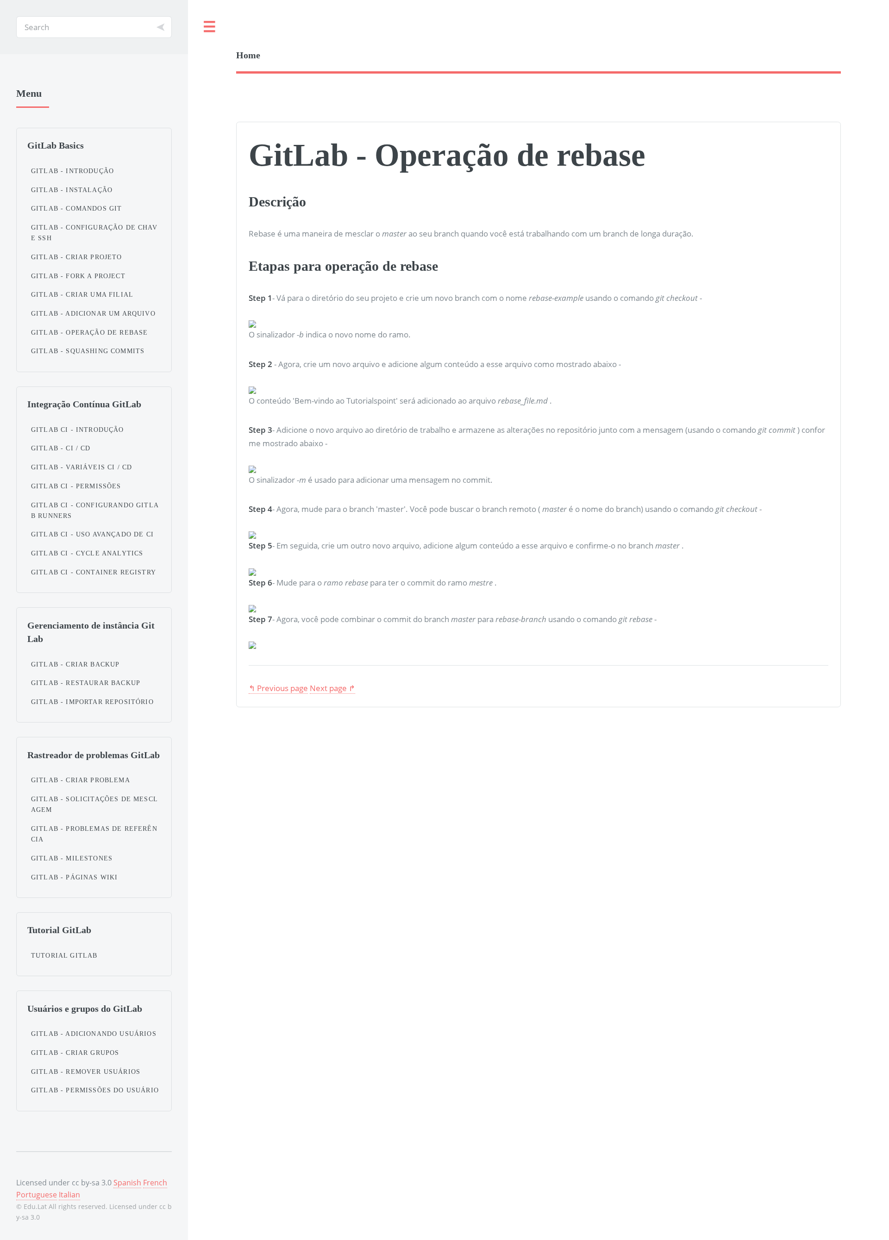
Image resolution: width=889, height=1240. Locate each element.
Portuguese (36, 1195)
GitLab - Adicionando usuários (94, 1033)
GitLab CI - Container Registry (93, 572)
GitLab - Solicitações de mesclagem (94, 804)
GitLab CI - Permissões (76, 486)
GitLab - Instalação (72, 189)
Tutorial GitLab (64, 955)
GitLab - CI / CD (61, 448)
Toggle (210, 27)
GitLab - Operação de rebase (89, 332)
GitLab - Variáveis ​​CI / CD (81, 467)
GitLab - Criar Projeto (76, 257)
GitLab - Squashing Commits (87, 351)
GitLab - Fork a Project (78, 276)
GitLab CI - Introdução (77, 429)
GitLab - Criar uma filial (82, 294)
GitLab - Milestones (72, 858)
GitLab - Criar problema (80, 780)
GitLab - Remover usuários (85, 1071)
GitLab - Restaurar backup (85, 682)
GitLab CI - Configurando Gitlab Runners (95, 510)
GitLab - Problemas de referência (94, 834)
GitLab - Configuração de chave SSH (94, 233)
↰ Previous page (278, 687)
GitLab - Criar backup (75, 664)
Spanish (127, 1183)
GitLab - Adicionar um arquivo (93, 313)
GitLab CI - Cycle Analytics (87, 553)
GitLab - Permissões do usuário (95, 1090)
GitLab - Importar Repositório (92, 701)
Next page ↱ (332, 687)
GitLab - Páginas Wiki (74, 877)
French (155, 1183)
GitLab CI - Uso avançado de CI (92, 534)
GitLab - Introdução (72, 170)
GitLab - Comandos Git (76, 208)
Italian (69, 1195)
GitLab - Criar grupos (75, 1052)
